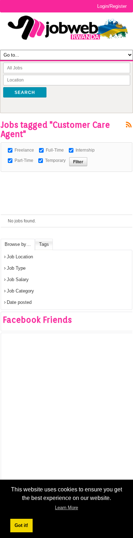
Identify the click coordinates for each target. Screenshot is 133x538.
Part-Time (24, 160)
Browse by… (18, 244)
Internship (85, 150)
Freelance (24, 150)
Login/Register (112, 6)
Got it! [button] (21, 525)
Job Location (20, 256)
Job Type (16, 268)
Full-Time (55, 150)
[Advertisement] (67, 181)
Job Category (20, 291)
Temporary (55, 160)
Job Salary (18, 279)
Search (25, 92)
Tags (44, 244)
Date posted (19, 302)
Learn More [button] (66, 507)
